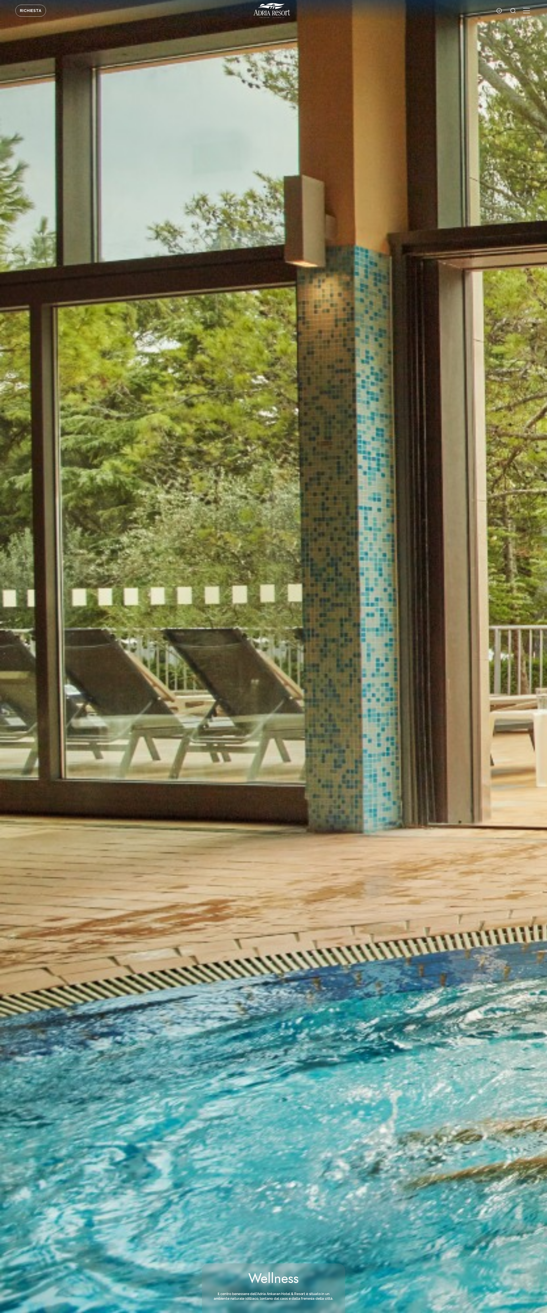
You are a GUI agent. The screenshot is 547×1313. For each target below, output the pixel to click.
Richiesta (30, 10)
